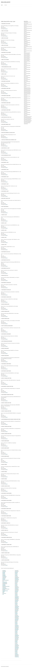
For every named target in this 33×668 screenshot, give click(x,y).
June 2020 (16, 613)
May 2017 (16, 583)
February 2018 (16, 590)
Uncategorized (4, 593)
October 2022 (16, 636)
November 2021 (17, 627)
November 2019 (17, 608)
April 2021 (16, 621)
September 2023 (17, 645)
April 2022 (16, 631)
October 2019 (16, 607)
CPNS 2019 (4, 578)
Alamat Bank (4, 570)
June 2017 (16, 584)
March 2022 (16, 630)
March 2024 (16, 649)
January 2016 (16, 570)
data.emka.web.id (5, 2)
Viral (3, 594)
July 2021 (16, 624)
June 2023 (16, 642)
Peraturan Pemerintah (5, 590)
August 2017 (16, 586)
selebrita (4, 591)
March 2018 (16, 591)
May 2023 (16, 641)
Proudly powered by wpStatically (5, 666)
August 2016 (16, 576)
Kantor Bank (4, 585)
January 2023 (16, 638)
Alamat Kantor (4, 571)
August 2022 (16, 634)
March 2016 (16, 572)
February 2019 (16, 600)
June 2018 (16, 594)
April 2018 (16, 592)
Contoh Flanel (4, 577)
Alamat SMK (4, 575)
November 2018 (17, 598)
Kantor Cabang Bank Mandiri (6, 586)
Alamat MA (4, 572)
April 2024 (16, 650)
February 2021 (16, 619)
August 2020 (16, 615)
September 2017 (17, 587)
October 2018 (16, 597)
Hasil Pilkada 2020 (5, 583)
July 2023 (16, 643)
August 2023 (16, 644)
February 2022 (16, 629)
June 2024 (16, 652)
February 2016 (16, 571)
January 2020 (16, 609)
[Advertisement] (16, 14)
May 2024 (16, 651)
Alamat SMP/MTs (5, 576)
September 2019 (17, 606)
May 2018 (16, 593)
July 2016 (16, 575)
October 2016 (16, 578)
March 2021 (16, 620)
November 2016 (17, 579)
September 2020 (17, 616)
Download (4, 579)
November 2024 (17, 656)
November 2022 (17, 637)
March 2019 (16, 601)
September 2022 (17, 635)
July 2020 (16, 614)
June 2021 (16, 623)
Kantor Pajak (4, 587)
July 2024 (16, 653)
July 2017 (16, 585)
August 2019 (16, 605)
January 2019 (16, 599)
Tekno (3, 592)
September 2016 (17, 577)
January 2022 (16, 628)
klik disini (6, 28)
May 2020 (16, 612)
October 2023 (16, 646)
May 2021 (16, 622)
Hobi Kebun (4, 584)
